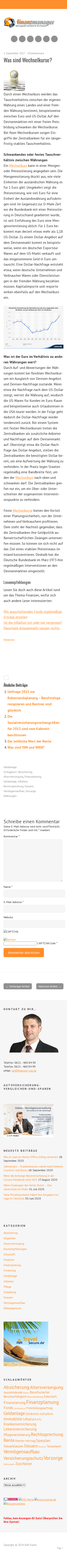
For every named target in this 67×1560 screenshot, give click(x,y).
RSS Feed (14, 39)
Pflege (7, 1286)
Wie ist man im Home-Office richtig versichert (31, 1157)
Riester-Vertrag (25, 1441)
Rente (9, 1440)
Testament (54, 1446)
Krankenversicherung (20, 1424)
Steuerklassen (13, 1446)
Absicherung (25, 772)
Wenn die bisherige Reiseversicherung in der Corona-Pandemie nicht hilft (29, 1177)
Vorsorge (31, 791)
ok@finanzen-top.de (24, 1070)
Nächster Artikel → (49, 986)
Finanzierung (15, 1402)
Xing (22, 39)
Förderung (10, 1270)
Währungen (10, 796)
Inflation (23, 781)
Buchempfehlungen (15, 1249)
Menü (33, 4)
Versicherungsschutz (23, 1458)
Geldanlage (10, 767)
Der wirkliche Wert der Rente (29, 741)
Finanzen (9, 1259)
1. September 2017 (14, 53)
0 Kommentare (36, 53)
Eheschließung (35, 1396)
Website (8, 917)
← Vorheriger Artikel (18, 986)
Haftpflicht (46, 1414)
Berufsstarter (40, 1392)
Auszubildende (13, 1392)
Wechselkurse (23, 510)
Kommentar (12, 836)
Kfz (39, 1419)
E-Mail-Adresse (14, 902)
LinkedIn (30, 39)
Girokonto (32, 1413)
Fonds (8, 1407)
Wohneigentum (12, 1308)
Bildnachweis (9, 639)
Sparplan (43, 1440)
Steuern (29, 786)
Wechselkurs (18, 165)
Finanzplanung (32, 776)
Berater (26, 1393)
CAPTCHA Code (46, 943)
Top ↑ (60, 1548)
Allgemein (10, 1238)
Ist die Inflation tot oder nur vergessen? (33, 622)
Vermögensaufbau (14, 791)
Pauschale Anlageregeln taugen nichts (32, 628)
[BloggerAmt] (14, 1503)
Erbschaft (9, 1254)
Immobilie (13, 1419)
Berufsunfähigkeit (15, 1397)
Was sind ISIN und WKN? (26, 747)
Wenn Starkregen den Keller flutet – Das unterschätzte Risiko (28, 1187)
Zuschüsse (23, 1463)
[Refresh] (10, 939)
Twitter (54, 39)
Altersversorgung (13, 776)
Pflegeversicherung (17, 1435)
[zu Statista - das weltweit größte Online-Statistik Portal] (33, 327)
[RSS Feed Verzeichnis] (26, 1499)
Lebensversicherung (20, 1428)
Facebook (46, 39)
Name (8, 887)
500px (38, 39)
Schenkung (10, 1292)
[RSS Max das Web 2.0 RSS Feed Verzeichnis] (45, 1499)
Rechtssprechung (13, 786)
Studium (42, 1446)
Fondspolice (20, 1408)
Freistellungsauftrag (39, 1408)
